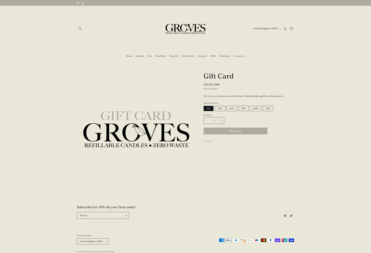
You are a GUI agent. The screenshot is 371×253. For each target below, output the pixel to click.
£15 (208, 108)
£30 (220, 108)
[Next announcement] (228, 3)
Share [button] (209, 141)
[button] (80, 28)
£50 (243, 108)
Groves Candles (90, 252)
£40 (232, 108)
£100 (255, 108)
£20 (268, 108)
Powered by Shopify (106, 252)
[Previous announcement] (143, 3)
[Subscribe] (125, 215)
